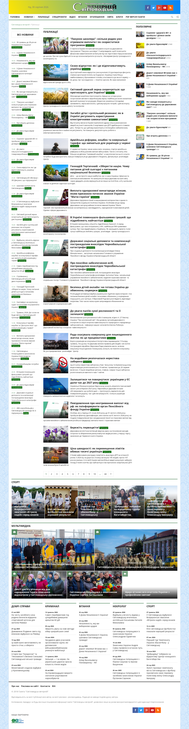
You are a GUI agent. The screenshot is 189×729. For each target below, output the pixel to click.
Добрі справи (20, 606)
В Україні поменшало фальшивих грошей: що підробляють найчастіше (23, 376)
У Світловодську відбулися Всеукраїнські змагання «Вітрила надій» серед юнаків (25, 205)
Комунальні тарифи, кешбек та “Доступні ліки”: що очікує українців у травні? (24, 326)
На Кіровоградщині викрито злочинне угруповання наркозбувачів (58, 676)
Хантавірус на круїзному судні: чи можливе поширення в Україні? (25, 304)
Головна (15, 17)
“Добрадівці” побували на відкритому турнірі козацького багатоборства (161, 657)
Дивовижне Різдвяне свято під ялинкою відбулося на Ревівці (26, 632)
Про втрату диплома (23, 124)
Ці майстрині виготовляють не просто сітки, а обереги (26, 644)
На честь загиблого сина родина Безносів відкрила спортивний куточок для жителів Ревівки (23, 619)
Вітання (82, 17)
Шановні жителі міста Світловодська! (23, 186)
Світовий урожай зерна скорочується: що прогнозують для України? (25, 217)
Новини (28, 17)
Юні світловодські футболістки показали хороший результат (161, 630)
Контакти (45, 686)
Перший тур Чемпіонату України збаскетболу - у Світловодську (158, 643)
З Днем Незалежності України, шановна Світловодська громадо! (23, 72)
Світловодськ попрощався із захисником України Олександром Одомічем (23, 355)
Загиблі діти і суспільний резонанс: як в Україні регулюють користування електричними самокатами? (24, 230)
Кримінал (52, 606)
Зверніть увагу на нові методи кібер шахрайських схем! (59, 630)
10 (95, 474)
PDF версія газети (135, 17)
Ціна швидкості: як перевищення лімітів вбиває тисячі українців (97, 450)
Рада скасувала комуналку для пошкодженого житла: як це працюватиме (101, 336)
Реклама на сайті (29, 686)
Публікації (43, 17)
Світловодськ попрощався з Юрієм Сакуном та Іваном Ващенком (126, 662)
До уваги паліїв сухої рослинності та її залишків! (95, 312)
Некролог (119, 606)
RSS (53, 686)
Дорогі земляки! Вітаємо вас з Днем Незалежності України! (24, 84)
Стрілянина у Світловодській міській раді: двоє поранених (23, 279)
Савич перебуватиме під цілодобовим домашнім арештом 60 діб (24, 268)
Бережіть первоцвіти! (84, 427)
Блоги (119, 17)
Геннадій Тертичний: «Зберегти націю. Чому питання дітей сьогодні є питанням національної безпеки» (25, 291)
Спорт (15, 482)
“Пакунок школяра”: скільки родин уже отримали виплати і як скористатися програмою (23, 106)
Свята (110, 17)
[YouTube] (165, 8)
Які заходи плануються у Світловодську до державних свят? (24, 94)
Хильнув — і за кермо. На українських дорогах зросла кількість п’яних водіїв (58, 662)
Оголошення (97, 17)
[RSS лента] (170, 8)
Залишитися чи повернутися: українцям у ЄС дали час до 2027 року (100, 381)
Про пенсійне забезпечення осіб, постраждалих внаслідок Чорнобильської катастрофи (97, 266)
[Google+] (159, 8)
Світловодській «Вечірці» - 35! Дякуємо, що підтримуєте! (25, 179)
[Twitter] (153, 8)
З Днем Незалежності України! (23, 53)
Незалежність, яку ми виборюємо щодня (23, 61)
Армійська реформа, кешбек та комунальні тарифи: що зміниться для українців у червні (24, 257)
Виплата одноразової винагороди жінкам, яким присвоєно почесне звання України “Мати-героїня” (23, 341)
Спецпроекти (59, 17)
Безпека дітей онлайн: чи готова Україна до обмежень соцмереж (99, 288)
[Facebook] (148, 8)
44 (105, 474)
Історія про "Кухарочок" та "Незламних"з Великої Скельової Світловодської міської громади (26, 657)
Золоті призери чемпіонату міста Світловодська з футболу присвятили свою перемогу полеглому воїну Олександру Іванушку (161, 673)
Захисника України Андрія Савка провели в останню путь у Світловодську (127, 648)
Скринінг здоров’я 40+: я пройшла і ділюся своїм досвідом (24, 141)
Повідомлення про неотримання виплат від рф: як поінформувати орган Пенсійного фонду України (99, 406)
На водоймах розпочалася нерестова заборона (94, 360)
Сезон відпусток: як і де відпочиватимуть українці (23, 169)
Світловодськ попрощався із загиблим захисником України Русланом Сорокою (127, 676)
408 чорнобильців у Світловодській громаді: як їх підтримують (23, 410)
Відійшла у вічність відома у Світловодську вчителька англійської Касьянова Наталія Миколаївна (25, 244)
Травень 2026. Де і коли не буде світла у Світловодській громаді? (25, 315)
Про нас (15, 686)
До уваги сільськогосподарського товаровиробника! (24, 151)
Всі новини (25, 34)
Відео (72, 17)
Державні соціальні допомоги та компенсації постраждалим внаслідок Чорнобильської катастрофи (23, 397)
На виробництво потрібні (25, 365)
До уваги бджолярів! (23, 132)
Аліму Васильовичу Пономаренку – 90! (22, 116)
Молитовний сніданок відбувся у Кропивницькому (26, 669)
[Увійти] (177, 17)
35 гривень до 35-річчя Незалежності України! (23, 44)
